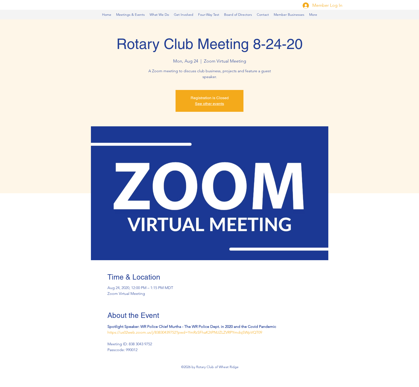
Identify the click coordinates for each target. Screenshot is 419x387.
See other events (209, 103)
